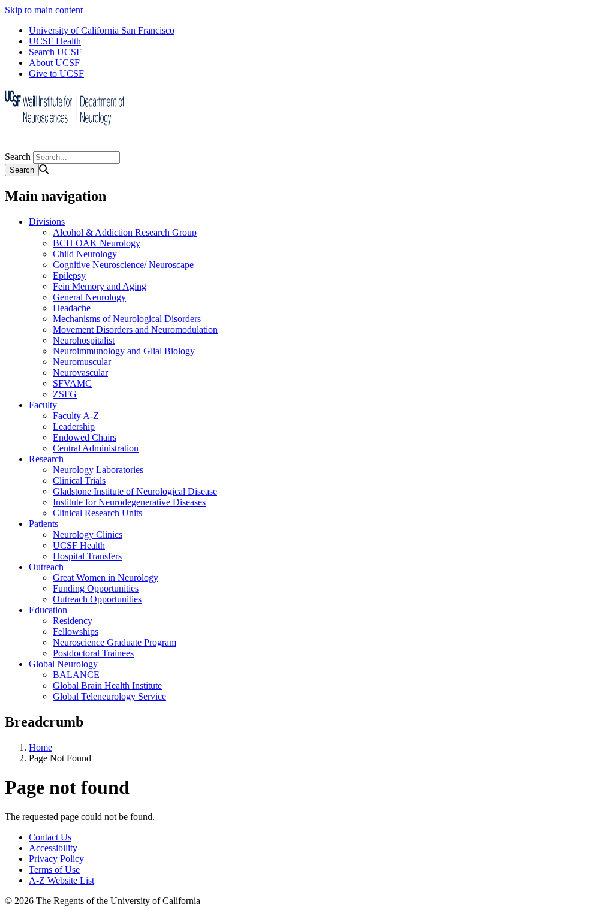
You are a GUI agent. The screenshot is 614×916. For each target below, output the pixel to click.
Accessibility (53, 848)
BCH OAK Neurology (96, 243)
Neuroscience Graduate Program (114, 642)
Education (48, 610)
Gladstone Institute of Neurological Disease (135, 491)
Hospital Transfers (87, 556)
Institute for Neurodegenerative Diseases (129, 502)
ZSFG (65, 394)
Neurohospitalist (84, 340)
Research (46, 459)
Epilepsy (69, 275)
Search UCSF (55, 52)
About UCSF (54, 63)
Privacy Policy (56, 859)
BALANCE (76, 675)
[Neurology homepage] (65, 145)
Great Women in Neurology (105, 577)
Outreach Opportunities (97, 599)
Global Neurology (63, 664)
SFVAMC (72, 383)
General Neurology (89, 297)
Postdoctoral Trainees (93, 653)
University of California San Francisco (101, 30)
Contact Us (50, 837)
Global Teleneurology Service (109, 696)
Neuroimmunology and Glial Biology (124, 351)
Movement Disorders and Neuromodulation (135, 329)
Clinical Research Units (97, 513)
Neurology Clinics (87, 534)
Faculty (43, 405)
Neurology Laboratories (98, 470)
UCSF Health (55, 41)
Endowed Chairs (84, 437)
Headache (72, 308)
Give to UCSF (56, 73)
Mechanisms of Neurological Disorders (127, 319)
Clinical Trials (79, 480)
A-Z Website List (61, 880)
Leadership (74, 426)
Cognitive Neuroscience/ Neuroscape (123, 265)
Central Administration (96, 448)
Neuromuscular (82, 362)
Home (40, 747)
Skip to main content (44, 10)
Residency (72, 621)
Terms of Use (54, 869)
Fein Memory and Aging (99, 286)
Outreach (46, 567)
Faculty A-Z (76, 416)
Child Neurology (85, 254)
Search (18, 157)
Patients (43, 524)
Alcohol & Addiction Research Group (125, 232)
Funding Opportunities (96, 588)
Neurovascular (80, 372)
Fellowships (75, 631)
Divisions (47, 221)
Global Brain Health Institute (107, 685)
